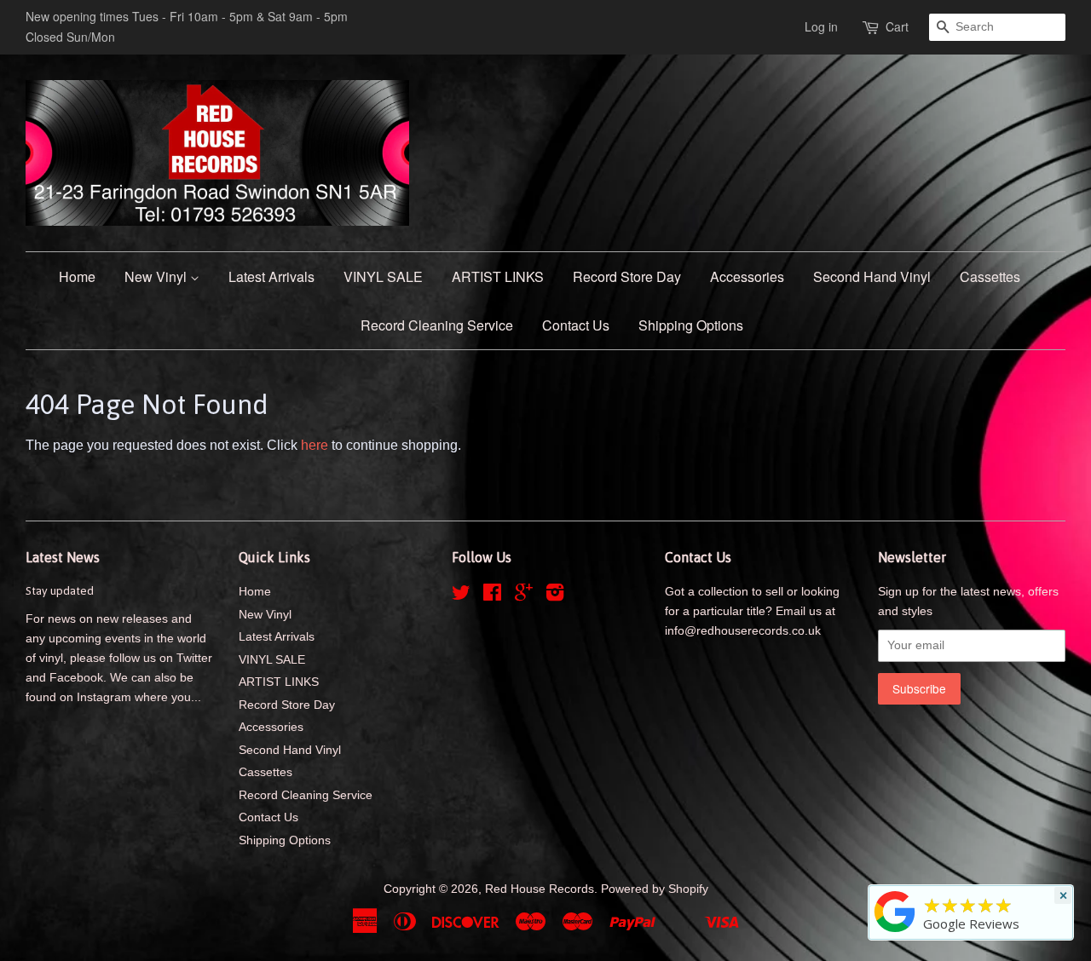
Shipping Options (690, 325)
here (314, 445)
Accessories (747, 276)
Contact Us (575, 325)
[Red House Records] (895, 932)
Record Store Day (627, 276)
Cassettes (990, 276)
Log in (821, 26)
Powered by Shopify (654, 889)
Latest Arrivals (271, 276)
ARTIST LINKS (498, 276)
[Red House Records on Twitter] (461, 596)
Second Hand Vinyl (872, 276)
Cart (897, 26)
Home (77, 276)
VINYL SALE (383, 276)
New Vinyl (157, 276)
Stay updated (60, 590)
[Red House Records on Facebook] (492, 596)
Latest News (63, 557)
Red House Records (539, 889)
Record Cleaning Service (437, 325)
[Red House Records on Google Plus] (524, 596)
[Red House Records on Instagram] (555, 596)
